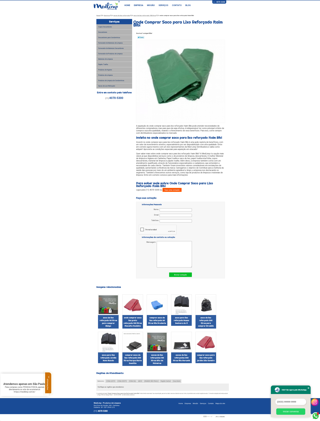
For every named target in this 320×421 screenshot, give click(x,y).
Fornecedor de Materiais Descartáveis (111, 48)
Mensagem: (151, 242)
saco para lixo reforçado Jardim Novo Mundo (108, 358)
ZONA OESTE (122, 381)
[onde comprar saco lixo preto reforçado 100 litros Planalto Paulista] (132, 304)
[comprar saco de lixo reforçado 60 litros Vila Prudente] (157, 304)
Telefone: (155, 220)
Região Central (166, 381)
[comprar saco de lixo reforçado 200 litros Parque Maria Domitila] (132, 342)
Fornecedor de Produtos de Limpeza (110, 54)
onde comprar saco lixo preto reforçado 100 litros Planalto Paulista (133, 322)
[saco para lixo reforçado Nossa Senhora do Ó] (181, 304)
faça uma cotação (172, 190)
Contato (177, 5)
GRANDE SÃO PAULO (151, 381)
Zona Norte (176, 381)
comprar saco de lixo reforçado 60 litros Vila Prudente (157, 320)
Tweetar (140, 37)
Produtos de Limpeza (105, 75)
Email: (157, 215)
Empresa (138, 5)
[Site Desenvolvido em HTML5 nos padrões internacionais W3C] (208, 416)
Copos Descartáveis (105, 27)
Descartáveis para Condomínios (109, 37)
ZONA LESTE (110, 381)
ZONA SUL (132, 381)
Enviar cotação (180, 275)
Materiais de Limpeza (105, 59)
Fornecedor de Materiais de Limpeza (110, 43)
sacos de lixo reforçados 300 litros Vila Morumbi (181, 358)
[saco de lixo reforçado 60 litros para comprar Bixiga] (108, 304)
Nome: (157, 209)
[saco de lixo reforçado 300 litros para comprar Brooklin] (206, 304)
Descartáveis (102, 32)
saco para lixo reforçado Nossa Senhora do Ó (181, 320)
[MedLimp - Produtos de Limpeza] (108, 5)
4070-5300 (220, 2)
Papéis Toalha (103, 64)
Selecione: (100, 381)
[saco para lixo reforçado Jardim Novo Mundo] (108, 342)
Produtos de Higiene (105, 70)
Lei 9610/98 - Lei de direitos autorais (124, 395)
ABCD (140, 381)
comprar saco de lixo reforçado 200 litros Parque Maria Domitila (133, 359)
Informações (47, 384)
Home (127, 5)
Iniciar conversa (291, 411)
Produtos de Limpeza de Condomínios (111, 80)
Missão (151, 5)
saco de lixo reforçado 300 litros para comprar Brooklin (206, 322)
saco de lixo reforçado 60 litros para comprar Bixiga (108, 322)
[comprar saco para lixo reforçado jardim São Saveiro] (206, 342)
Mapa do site (220, 403)
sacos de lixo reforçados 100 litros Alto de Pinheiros (157, 359)
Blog (188, 5)
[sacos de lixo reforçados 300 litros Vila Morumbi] (181, 342)
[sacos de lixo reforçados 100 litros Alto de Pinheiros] (157, 342)
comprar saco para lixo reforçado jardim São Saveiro (206, 358)
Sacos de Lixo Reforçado (106, 86)
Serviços (163, 5)
